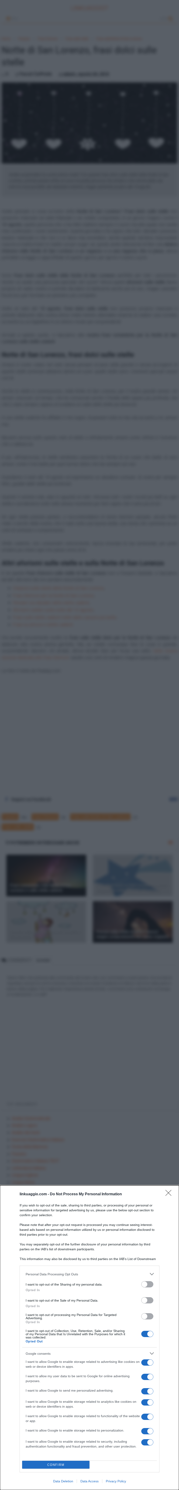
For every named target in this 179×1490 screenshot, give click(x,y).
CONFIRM (56, 1465)
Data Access (89, 1481)
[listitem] (89, 1274)
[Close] (169, 1194)
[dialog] (89, 1337)
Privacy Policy (116, 1481)
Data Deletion (63, 1481)
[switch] (147, 1284)
